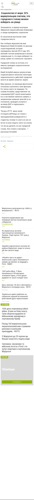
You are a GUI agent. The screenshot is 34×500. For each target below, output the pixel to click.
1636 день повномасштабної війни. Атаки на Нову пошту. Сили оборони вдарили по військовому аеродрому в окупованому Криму (15, 313)
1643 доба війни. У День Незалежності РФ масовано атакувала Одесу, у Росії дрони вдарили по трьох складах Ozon (15, 274)
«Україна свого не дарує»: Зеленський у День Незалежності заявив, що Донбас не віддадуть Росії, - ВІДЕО (15, 260)
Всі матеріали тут (17, 382)
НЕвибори (8, 369)
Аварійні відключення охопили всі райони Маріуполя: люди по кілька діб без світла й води (16, 248)
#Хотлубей (3, 141)
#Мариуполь (10, 141)
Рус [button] (31, 3)
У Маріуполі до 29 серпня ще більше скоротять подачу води (16, 337)
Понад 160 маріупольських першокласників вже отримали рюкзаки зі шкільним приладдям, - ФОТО (16, 327)
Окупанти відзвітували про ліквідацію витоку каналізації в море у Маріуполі (17, 220)
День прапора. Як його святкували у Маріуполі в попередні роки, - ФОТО (16, 286)
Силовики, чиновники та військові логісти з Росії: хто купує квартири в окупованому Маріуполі (16, 348)
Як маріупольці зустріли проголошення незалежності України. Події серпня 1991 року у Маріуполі (15, 234)
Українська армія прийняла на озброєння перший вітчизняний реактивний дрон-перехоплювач (15, 296)
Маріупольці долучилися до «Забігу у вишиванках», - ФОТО (17, 209)
